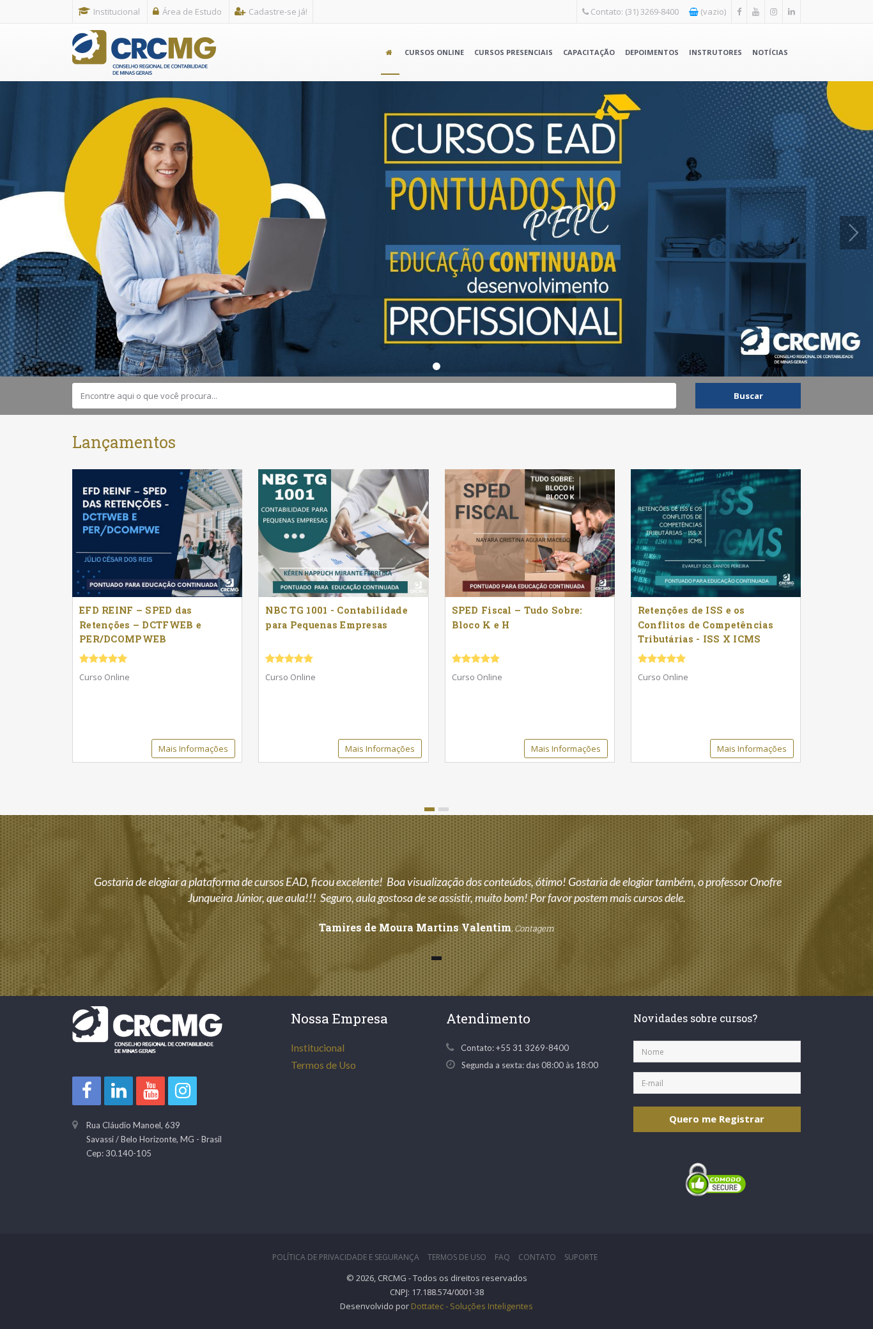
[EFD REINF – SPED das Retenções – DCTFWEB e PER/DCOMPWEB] (157, 533)
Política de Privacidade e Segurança (345, 1257)
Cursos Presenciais (513, 52)
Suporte (581, 1257)
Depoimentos (652, 52)
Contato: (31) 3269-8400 (634, 11)
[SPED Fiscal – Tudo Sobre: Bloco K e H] (530, 533)
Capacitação (589, 52)
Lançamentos (124, 442)
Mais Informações (193, 748)
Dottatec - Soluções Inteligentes (472, 1306)
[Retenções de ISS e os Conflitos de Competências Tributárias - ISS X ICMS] (716, 533)
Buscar (748, 395)
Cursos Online (434, 52)
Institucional (116, 11)
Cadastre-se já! (278, 11)
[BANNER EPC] (436, 229)
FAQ (502, 1257)
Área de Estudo (192, 11)
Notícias (770, 52)
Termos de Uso (323, 1065)
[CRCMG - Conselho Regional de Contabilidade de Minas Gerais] (144, 40)
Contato (537, 1257)
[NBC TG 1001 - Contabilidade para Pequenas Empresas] (343, 533)
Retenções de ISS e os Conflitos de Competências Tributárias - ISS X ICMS (705, 624)
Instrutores (715, 52)
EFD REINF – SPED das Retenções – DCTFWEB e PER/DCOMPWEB (140, 624)
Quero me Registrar (716, 1118)
